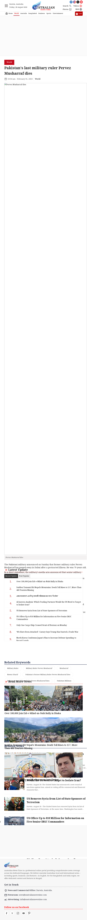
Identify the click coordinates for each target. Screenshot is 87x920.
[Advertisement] (43, 36)
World (16, 13)
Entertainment (58, 13)
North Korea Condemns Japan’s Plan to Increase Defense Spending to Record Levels (46, 639)
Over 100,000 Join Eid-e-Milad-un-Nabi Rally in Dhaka (39, 581)
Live (80, 13)
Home (10, 13)
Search (65, 6)
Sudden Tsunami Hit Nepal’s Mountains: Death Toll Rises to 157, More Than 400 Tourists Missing (48, 589)
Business (41, 13)
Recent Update (11, 576)
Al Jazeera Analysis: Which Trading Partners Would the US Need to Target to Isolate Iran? (48, 603)
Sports (48, 13)
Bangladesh (32, 13)
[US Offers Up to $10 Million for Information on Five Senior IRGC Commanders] (14, 823)
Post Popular (24, 576)
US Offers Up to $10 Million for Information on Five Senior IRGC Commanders (55, 820)
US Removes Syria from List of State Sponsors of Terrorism (41, 610)
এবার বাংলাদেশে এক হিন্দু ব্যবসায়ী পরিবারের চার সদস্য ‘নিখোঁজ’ (37, 596)
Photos (65, 9)
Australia (23, 13)
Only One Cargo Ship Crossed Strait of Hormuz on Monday (41, 625)
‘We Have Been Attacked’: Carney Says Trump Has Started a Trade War (47, 632)
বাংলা (77, 9)
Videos (76, 6)
